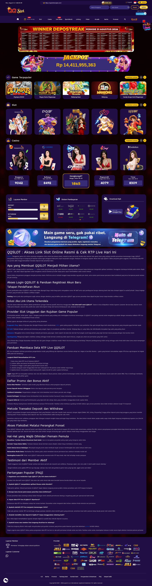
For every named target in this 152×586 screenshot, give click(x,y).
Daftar (144, 7)
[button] (131, 39)
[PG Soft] (47, 122)
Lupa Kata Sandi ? (141, 11)
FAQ (100, 576)
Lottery (78, 19)
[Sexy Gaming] (105, 157)
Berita (106, 19)
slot (35, 269)
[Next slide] (144, 77)
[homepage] (17, 19)
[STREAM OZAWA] (147, 26)
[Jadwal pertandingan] (107, 2)
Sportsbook (68, 19)
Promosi (115, 19)
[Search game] (125, 19)
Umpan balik (108, 576)
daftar (58, 325)
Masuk (135, 7)
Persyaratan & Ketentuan (88, 576)
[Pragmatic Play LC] (19, 157)
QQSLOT (10, 256)
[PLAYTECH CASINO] (76, 157)
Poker (88, 19)
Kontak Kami (74, 576)
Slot (40, 19)
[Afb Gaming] (133, 122)
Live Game (59, 19)
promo (87, 526)
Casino (50, 19)
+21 (41, 576)
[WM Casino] (47, 157)
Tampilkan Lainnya (131, 77)
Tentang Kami (63, 576)
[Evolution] (133, 157)
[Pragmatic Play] (19, 122)
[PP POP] (105, 122)
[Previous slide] (141, 77)
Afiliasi (144, 2)
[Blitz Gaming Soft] (76, 122)
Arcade (97, 19)
